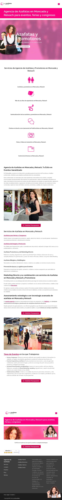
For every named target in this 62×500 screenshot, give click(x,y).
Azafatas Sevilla (21, 467)
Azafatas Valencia (22, 464)
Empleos (6, 469)
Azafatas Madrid (22, 459)
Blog (5, 472)
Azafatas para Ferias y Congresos (15, 235)
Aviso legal (6, 494)
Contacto (6, 467)
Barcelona (14, 285)
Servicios (6, 464)
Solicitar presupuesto (23, 46)
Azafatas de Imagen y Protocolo (15, 244)
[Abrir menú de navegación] (59, 4)
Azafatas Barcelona (22, 462)
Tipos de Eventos (11, 354)
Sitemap (6, 475)
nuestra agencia (9, 301)
